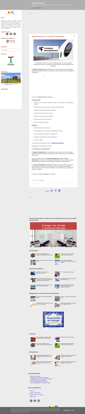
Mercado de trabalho (35, 376)
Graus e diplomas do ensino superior (39, 381)
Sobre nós (32, 390)
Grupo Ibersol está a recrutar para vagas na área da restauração (44, 304)
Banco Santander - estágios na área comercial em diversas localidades (43, 338)
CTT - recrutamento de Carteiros (67, 272)
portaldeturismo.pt (8, 84)
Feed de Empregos (38, 3)
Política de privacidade (35, 392)
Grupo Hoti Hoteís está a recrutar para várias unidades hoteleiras (68, 304)
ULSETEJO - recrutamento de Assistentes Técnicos (42, 272)
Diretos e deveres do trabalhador (38, 380)
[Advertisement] (53, 22)
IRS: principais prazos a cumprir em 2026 (40, 382)
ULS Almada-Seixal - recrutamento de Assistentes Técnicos (68, 279)
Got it (73, 410)
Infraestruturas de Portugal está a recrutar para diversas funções (67, 254)
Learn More (66, 410)
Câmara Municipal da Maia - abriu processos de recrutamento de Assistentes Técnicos (67, 286)
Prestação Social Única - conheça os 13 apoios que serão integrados (68, 356)
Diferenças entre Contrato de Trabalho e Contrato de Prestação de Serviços (44, 362)
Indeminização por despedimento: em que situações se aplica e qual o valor (44, 356)
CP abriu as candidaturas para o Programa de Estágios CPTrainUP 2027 (44, 254)
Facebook (53, 174)
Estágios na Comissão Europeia (67, 337)
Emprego (41, 180)
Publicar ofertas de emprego (36, 394)
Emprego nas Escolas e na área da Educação (41, 379)
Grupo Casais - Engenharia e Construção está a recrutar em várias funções (68, 261)
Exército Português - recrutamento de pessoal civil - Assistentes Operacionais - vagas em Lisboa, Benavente (44, 279)
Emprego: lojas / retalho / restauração (39, 377)
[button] (74, 36)
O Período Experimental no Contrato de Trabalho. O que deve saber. (68, 362)
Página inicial (33, 396)
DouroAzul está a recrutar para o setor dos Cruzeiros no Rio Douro (44, 285)
